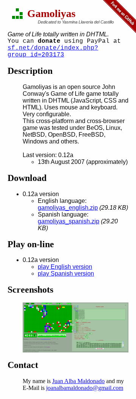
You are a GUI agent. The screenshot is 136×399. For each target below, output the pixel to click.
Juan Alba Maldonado (78, 381)
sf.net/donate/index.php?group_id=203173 (53, 51)
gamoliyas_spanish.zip (68, 221)
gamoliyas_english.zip (68, 207)
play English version (65, 266)
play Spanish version (66, 273)
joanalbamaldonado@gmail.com (84, 388)
